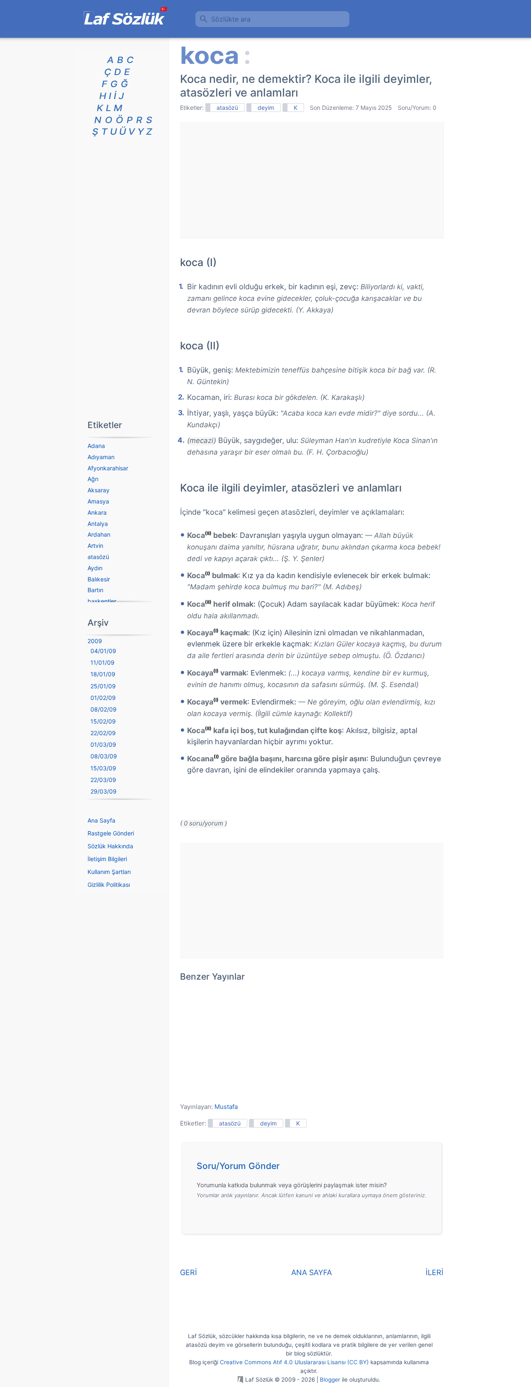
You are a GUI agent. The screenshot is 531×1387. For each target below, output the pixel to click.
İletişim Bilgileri (107, 858)
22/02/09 (103, 732)
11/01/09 (102, 662)
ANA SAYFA (311, 1272)
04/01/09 (103, 650)
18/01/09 (102, 674)
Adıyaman (101, 456)
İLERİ (434, 1272)
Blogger (330, 1379)
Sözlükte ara (231, 19)
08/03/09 (103, 756)
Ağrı (93, 478)
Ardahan (99, 534)
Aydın (95, 567)
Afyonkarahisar (108, 468)
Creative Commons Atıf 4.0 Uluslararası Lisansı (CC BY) (294, 1362)
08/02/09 (103, 709)
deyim (266, 107)
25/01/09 (103, 686)
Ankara (97, 512)
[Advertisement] (311, 180)
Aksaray (99, 490)
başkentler (102, 601)
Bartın (95, 589)
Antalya (98, 523)
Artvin (95, 545)
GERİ (188, 1272)
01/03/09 (103, 744)
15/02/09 (103, 721)
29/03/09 (103, 791)
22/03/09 (103, 779)
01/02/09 (103, 697)
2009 (95, 640)
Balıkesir (99, 579)
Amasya (98, 501)
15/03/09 (103, 768)
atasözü (227, 107)
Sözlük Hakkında (110, 846)
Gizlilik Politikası (109, 884)
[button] (315, 1168)
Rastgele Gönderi (111, 833)
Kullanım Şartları (109, 871)
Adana (96, 445)
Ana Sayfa (101, 820)
